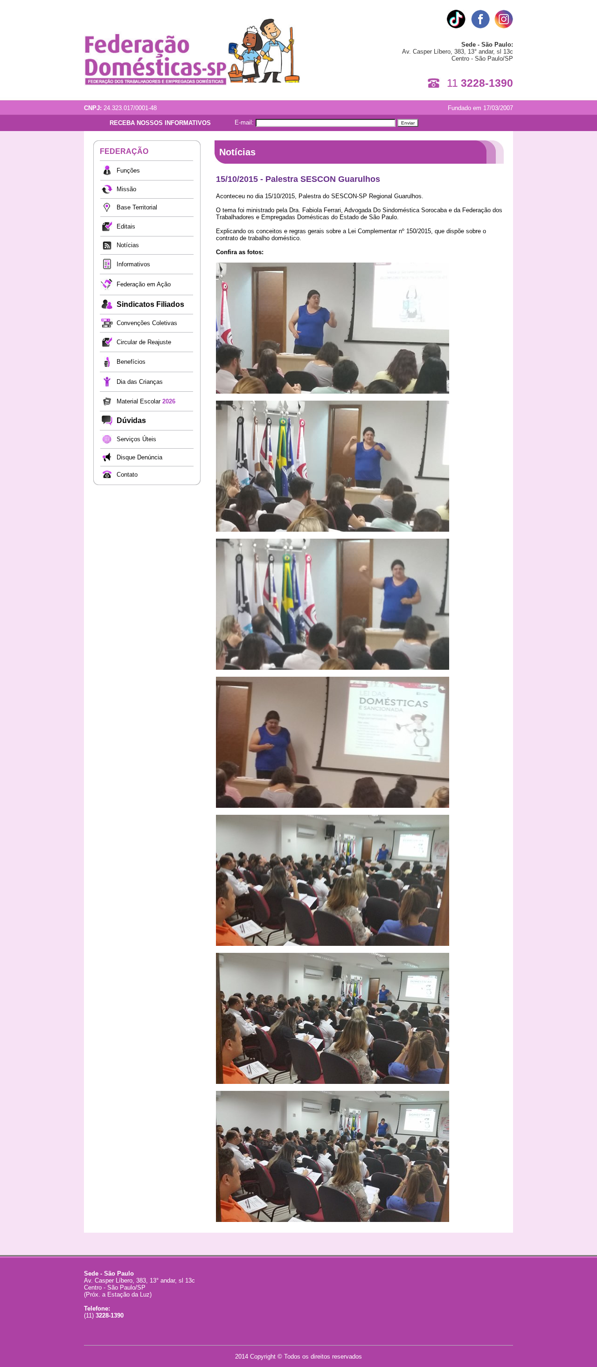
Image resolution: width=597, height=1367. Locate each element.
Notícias (128, 245)
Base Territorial (137, 207)
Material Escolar (146, 401)
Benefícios (131, 361)
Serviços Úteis (136, 439)
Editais (126, 226)
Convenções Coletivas (147, 322)
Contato (127, 474)
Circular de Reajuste (144, 342)
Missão (126, 189)
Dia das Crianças (140, 381)
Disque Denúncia (139, 457)
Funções (128, 170)
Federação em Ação (144, 284)
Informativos (133, 264)
